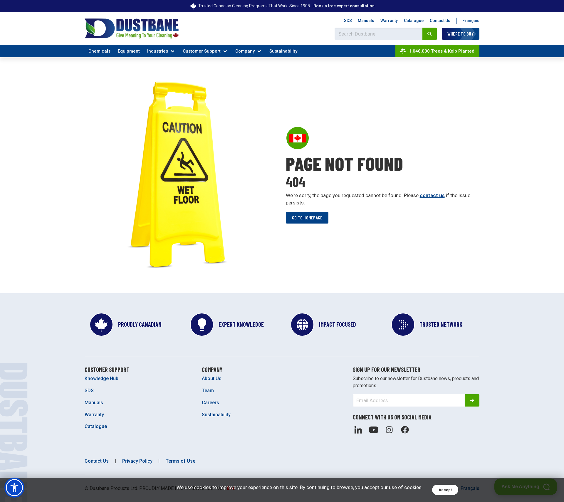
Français (470, 20)
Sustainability (283, 51)
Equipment (129, 51)
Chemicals (99, 51)
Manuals (366, 20)
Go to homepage (307, 217)
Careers (210, 402)
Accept (445, 490)
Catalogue (414, 20)
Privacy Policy (137, 461)
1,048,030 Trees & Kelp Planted (441, 51)
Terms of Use (180, 461)
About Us (211, 378)
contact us (432, 195)
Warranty (389, 20)
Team (208, 390)
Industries (157, 51)
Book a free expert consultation (344, 6)
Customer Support (202, 51)
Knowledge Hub (101, 378)
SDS (348, 20)
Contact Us (440, 20)
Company (245, 51)
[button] (14, 487)
